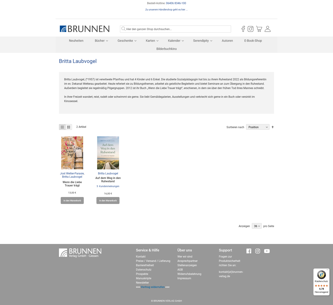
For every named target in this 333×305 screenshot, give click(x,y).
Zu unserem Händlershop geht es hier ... (166, 9)
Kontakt (141, 256)
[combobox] (175, 29)
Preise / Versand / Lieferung (153, 261)
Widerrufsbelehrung (189, 274)
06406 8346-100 (176, 3)
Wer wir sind (184, 256)
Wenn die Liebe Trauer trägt (72, 183)
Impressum (184, 278)
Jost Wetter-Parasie (72, 173)
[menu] (167, 45)
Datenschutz (143, 269)
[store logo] (84, 29)
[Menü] (327, 270)
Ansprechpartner (187, 261)
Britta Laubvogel (72, 176)
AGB (180, 269)
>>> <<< (152, 287)
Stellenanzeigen (187, 265)
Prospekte (142, 274)
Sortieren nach (235, 127)
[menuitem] (76, 41)
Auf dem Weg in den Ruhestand (108, 179)
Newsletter (142, 282)
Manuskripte (143, 278)
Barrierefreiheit (145, 265)
